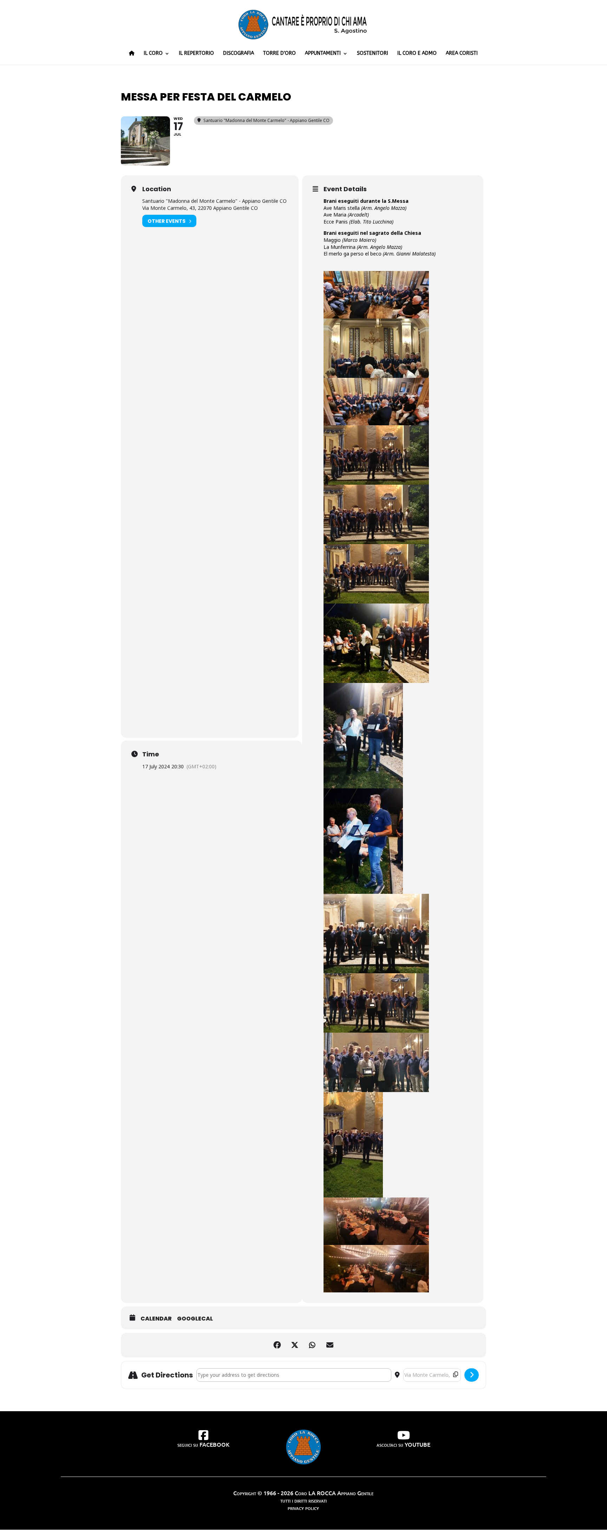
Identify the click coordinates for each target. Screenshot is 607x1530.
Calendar (156, 1318)
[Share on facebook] (277, 1345)
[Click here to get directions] (471, 1375)
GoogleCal (195, 1318)
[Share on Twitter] (295, 1345)
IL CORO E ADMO (417, 53)
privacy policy (303, 1507)
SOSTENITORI (372, 53)
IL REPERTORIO (196, 53)
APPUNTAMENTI (323, 53)
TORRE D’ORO (279, 53)
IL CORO (153, 53)
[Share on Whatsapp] (312, 1345)
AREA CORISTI (462, 53)
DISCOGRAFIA (238, 53)
